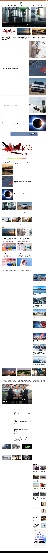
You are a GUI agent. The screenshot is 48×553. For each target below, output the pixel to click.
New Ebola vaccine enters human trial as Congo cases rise (9, 268)
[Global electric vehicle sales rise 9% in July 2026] (37, 105)
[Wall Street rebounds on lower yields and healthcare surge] (24, 17)
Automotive (7, 5)
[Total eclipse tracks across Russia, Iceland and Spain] (37, 123)
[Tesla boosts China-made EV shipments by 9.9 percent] (36, 494)
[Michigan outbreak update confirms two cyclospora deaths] (24, 262)
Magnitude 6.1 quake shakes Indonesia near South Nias (9, 38)
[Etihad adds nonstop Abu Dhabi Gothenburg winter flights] (39, 277)
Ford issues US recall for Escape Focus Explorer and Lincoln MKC (35, 489)
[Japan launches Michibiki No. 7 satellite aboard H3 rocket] (9, 372)
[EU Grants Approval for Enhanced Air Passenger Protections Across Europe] (39, 347)
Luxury (27, 5)
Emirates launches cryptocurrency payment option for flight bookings (38, 329)
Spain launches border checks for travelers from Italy (38, 306)
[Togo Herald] (24, 2)
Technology (37, 5)
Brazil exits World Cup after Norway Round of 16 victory (22, 414)
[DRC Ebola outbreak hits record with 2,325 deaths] (39, 31)
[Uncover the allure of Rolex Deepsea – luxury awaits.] (6, 446)
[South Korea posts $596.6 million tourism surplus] (39, 289)
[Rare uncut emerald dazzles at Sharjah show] (27, 446)
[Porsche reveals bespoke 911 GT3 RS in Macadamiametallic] (43, 468)
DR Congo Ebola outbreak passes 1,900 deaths (9, 253)
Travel (41, 5)
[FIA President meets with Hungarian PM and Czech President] (17, 394)
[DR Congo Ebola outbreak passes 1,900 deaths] (9, 247)
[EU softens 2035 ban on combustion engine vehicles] (43, 485)
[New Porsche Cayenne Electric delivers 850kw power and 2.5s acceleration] (43, 494)
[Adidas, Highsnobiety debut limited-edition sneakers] (43, 511)
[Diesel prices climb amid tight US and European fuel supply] (16, 219)
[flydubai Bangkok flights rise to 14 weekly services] (39, 336)
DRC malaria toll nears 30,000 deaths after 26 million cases (24, 239)
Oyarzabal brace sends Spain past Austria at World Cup (22, 422)
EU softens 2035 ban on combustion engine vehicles (43, 489)
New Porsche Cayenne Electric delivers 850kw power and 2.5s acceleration (42, 497)
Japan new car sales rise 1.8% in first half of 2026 (35, 472)
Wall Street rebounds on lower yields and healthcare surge (16, 24)
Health (21, 5)
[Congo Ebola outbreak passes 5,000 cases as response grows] (24, 31)
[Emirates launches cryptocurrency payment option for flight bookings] (39, 324)
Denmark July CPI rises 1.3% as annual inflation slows (27, 224)
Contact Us (5, 0)
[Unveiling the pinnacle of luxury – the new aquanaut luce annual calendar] (27, 457)
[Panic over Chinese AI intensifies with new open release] (39, 372)
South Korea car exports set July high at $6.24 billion (10, 86)
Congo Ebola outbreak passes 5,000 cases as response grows (24, 38)
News (30, 5)
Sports (33, 5)
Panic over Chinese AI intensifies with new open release (39, 378)
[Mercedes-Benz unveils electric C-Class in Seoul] (36, 477)
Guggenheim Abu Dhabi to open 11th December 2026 (38, 317)
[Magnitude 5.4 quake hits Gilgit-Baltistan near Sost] (37, 68)
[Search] (46, 0)
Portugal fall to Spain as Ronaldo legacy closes (21, 406)
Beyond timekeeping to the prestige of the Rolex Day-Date (16, 452)
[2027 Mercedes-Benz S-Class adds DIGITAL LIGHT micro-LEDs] (43, 477)
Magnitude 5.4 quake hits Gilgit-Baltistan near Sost (10, 68)
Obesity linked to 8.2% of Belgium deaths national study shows (24, 253)
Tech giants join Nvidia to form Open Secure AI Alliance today (24, 378)
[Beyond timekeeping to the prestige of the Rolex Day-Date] (16, 446)
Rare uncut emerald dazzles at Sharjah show (26, 451)
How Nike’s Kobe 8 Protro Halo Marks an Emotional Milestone (36, 525)
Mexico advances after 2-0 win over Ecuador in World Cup (22, 430)
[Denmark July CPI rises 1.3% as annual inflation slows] (27, 219)
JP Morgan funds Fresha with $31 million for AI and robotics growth (36, 504)
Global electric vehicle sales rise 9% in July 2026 (10, 105)
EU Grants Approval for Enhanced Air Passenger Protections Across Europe (39, 353)
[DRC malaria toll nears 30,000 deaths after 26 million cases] (37, 49)
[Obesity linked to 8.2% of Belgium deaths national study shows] (24, 247)
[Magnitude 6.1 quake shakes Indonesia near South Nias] (9, 31)
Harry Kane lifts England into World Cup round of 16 (22, 437)
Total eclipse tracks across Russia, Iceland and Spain (10, 123)
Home (2, 0)
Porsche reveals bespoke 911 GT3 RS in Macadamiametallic (43, 472)
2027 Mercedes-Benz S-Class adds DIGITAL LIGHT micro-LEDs (43, 480)
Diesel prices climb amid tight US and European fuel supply (16, 224)
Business (12, 5)
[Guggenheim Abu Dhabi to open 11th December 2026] (39, 312)
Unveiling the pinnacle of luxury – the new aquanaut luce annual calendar (26, 463)
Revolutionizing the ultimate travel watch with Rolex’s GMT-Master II (16, 463)
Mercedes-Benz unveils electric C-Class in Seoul (36, 480)
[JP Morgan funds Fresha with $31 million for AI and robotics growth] (43, 504)
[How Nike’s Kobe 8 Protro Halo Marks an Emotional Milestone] (43, 525)
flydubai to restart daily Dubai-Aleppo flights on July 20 (39, 365)
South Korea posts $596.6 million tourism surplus (39, 294)
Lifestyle (24, 5)
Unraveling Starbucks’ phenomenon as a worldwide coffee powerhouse (36, 518)
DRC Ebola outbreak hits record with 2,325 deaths (39, 38)
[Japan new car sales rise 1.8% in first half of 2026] (36, 468)
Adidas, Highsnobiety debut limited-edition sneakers (36, 511)
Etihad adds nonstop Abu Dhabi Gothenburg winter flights (38, 282)
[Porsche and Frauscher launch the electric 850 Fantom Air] (6, 457)
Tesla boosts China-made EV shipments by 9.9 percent (35, 497)
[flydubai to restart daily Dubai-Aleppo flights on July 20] (39, 359)
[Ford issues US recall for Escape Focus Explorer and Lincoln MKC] (36, 485)
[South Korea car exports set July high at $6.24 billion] (37, 86)
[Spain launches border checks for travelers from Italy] (39, 300)
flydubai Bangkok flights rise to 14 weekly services (39, 341)
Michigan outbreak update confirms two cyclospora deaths (24, 268)
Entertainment (16, 5)
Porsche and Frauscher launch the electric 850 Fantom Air (5, 463)
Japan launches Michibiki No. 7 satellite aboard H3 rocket (9, 378)
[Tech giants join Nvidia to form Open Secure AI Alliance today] (24, 372)
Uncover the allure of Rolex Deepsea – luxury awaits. (6, 451)
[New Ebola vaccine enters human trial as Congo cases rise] (9, 262)
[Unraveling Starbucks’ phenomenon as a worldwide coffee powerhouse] (43, 518)
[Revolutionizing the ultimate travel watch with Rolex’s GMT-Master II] (16, 457)
